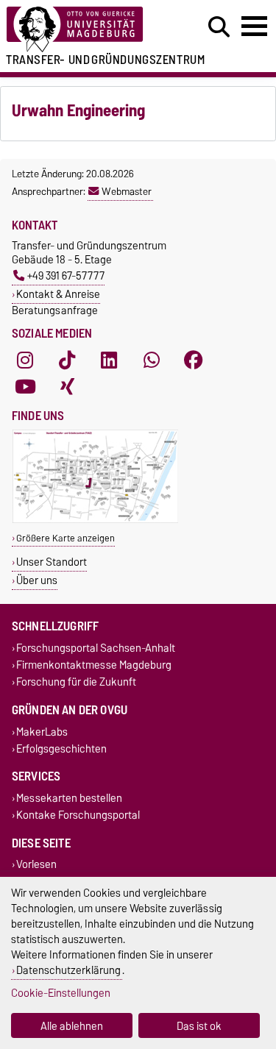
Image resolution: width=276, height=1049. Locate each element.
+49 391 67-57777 (66, 275)
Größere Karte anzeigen (65, 538)
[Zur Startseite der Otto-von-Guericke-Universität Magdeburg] (85, 30)
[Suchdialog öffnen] (219, 27)
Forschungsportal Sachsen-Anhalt (95, 647)
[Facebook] (193, 359)
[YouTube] (25, 386)
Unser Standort (51, 561)
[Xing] (67, 386)
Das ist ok (199, 1026)
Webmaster (127, 191)
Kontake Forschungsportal (78, 815)
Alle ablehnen (71, 1026)
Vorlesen (36, 864)
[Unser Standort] (95, 520)
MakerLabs (42, 731)
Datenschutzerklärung (68, 970)
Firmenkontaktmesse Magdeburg (93, 665)
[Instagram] (25, 359)
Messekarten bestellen (69, 797)
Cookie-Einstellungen (60, 993)
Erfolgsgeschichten (61, 748)
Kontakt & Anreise (58, 294)
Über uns (36, 580)
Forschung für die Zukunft (76, 682)
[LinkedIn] (109, 359)
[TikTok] (67, 359)
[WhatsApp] (151, 359)
